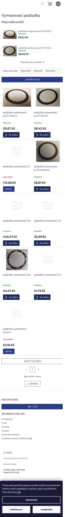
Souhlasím (46, 509)
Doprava (5, 430)
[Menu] (58, 4)
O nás (4, 423)
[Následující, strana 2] (32, 369)
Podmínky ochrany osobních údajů (17, 438)
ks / (32, 406)
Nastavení (31, 500)
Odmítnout (16, 509)
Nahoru (34, 383)
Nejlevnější (26, 70)
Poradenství (7, 419)
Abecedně (50, 70)
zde (19, 492)
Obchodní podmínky (11, 434)
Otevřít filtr (33, 79)
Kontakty (6, 426)
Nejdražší (38, 70)
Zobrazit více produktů (31, 62)
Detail (8, 189)
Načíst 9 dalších (32, 361)
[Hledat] (42, 4)
